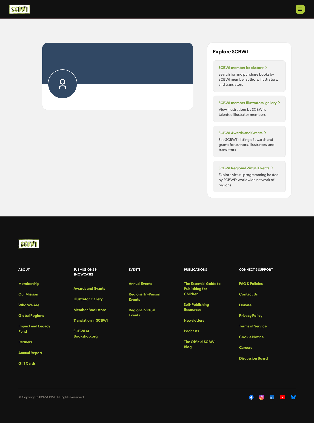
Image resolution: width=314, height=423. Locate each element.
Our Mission (28, 294)
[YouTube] (282, 397)
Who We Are (28, 305)
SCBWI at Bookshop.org (86, 333)
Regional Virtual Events (142, 312)
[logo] (19, 9)
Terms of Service (253, 326)
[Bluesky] (293, 397)
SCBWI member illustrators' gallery (248, 102)
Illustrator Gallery (88, 299)
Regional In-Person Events (144, 296)
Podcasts (191, 331)
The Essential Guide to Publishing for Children (202, 288)
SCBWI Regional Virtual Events (244, 168)
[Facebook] (251, 397)
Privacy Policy (250, 315)
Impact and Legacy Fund (34, 328)
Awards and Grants (89, 288)
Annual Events (140, 283)
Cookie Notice (251, 337)
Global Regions (31, 315)
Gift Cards (27, 363)
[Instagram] (261, 397)
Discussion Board (253, 358)
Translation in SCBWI (91, 320)
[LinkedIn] (272, 397)
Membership (29, 283)
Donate (245, 305)
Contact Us (248, 294)
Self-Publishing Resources (196, 307)
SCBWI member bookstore (241, 67)
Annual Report (30, 352)
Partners (25, 342)
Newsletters (194, 320)
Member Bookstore (90, 309)
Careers (245, 347)
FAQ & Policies (251, 283)
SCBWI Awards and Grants (241, 133)
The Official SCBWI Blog (200, 344)
